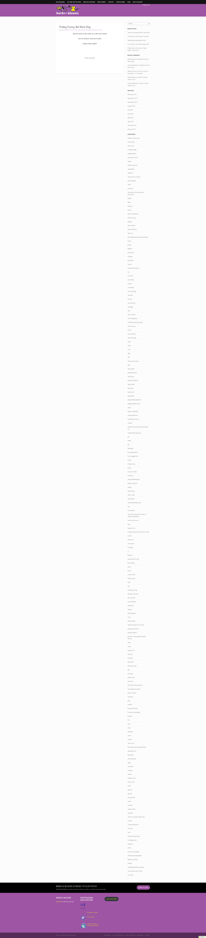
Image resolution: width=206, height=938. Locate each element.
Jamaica (130, 555)
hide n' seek (131, 495)
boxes (129, 241)
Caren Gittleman (132, 65)
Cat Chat (130, 276)
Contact (111, 2)
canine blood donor (133, 268)
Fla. (129, 444)
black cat (130, 233)
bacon (129, 210)
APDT (129, 184)
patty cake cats (132, 666)
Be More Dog (74, 30)
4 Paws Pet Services (133, 138)
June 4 (129, 571)
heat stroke (131, 491)
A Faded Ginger (132, 150)
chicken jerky (131, 326)
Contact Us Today (143, 887)
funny (129, 468)
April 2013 (131, 121)
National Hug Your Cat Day (136, 625)
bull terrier (131, 252)
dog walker (131, 396)
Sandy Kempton (91, 30)
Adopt (129, 161)
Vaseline (130, 844)
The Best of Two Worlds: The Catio (138, 36)
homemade (131, 499)
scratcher (130, 766)
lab (128, 586)
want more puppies (133, 852)
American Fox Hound (134, 177)
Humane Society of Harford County (138, 532)
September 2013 (133, 102)
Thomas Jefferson (133, 824)
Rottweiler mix (132, 751)
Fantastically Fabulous (134, 433)
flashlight (130, 448)
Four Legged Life (133, 456)
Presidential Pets (133, 708)
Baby (129, 202)
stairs (129, 801)
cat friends (131, 280)
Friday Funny (131, 464)
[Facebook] (143, 5)
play (129, 701)
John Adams (131, 563)
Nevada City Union (133, 629)
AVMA (129, 198)
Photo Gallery (138, 2)
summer (130, 805)
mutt (129, 617)
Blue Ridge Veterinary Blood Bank (138, 237)
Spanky (130, 790)
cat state (130, 295)
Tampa (130, 821)
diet (129, 357)
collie (129, 345)
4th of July (131, 146)
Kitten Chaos (131, 578)
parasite (130, 658)
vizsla (129, 848)
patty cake (131, 662)
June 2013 (131, 114)
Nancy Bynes (131, 621)
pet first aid (131, 677)
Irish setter (131, 544)
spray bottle (131, 797)
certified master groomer (135, 322)
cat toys (130, 299)
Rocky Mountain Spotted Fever (137, 747)
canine (79, 30)
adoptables (131, 169)
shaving (130, 770)
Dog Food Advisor (133, 380)
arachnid (130, 188)
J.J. (128, 551)
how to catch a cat (133, 520)
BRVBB (130, 249)
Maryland (130, 605)
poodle (130, 704)
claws (129, 342)
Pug (129, 724)
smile (129, 786)
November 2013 (132, 98)
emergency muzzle (133, 419)
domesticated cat (133, 415)
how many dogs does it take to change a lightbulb (137, 515)
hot (129, 506)
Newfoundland (132, 633)
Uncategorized (132, 840)
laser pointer (131, 598)
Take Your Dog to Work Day (136, 817)
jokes (129, 567)
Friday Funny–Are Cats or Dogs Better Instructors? (137, 49)
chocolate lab (132, 334)
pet (129, 670)
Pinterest (130, 697)
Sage (129, 763)
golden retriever (132, 483)
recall (129, 735)
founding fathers (133, 452)
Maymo (130, 609)
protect (130, 716)
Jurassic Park (131, 574)
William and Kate (133, 859)
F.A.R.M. (130, 423)
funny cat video (132, 472)
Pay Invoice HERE (111, 899)
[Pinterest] (149, 5)
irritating (130, 547)
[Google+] (147, 5)
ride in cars (131, 743)
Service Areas (120, 2)
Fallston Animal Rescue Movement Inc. (138, 428)
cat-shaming (131, 303)
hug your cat (131, 528)
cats (129, 311)
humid (129, 536)
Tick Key (130, 828)
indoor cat (131, 540)
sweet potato (132, 809)
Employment (101, 2)
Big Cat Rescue (132, 229)
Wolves (130, 863)
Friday (129, 460)
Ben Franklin (131, 225)
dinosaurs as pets (133, 361)
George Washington (134, 479)
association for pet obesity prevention (136, 193)
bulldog (130, 256)
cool (129, 349)
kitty (129, 582)
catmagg (130, 307)
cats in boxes (131, 314)
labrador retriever (133, 594)
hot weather (131, 510)
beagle (130, 222)
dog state (130, 388)
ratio (129, 728)
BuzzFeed (130, 260)
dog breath (131, 369)
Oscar (129, 646)
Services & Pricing (89, 2)
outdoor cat (131, 650)
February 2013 (132, 125)
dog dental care (132, 373)
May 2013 (130, 118)
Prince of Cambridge (134, 712)
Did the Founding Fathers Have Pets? (139, 32)
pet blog (130, 673)
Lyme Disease (132, 602)
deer (129, 353)
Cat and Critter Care (74, 2)
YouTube (130, 875)
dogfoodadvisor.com (134, 404)
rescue (130, 739)
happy (129, 487)
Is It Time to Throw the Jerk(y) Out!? (138, 44)
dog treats (131, 392)
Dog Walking (60, 2)
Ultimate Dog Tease (134, 836)
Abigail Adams (132, 153)
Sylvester (130, 813)
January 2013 (132, 129)
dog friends (131, 384)
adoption (130, 173)
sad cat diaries (132, 759)
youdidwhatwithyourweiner (136, 867)
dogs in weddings (133, 411)
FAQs (128, 2)
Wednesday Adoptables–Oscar (137, 40)
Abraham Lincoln (133, 157)
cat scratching (132, 291)
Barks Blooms (132, 59)
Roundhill (130, 755)
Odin (129, 642)
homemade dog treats (134, 503)
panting (130, 654)
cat (128, 272)
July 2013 (130, 110)
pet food (130, 681)
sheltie (130, 774)
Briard (129, 245)
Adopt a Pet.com (132, 165)
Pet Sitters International (135, 685)
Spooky (130, 794)
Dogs (129, 407)
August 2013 (131, 106)
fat (128, 437)
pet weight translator (134, 689)
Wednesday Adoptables (135, 856)
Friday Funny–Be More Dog (74, 27)
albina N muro (132, 71)
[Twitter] (145, 5)
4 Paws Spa (131, 142)
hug (129, 524)
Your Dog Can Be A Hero (135, 871)
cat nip (130, 284)
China (129, 330)
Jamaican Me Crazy (133, 559)
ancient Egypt (132, 181)
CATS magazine (132, 318)
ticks (129, 832)
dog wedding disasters (134, 400)
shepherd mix (132, 778)
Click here (59, 901)
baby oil (130, 206)
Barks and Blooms (65, 30)
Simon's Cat (131, 782)
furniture (130, 475)
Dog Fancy (131, 376)
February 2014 (132, 94)
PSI (129, 720)
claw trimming (132, 338)
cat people (131, 287)
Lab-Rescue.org (132, 590)
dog (129, 365)
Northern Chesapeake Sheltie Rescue (137, 638)
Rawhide (130, 732)
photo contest (132, 693)
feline (83, 30)
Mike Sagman (132, 613)
